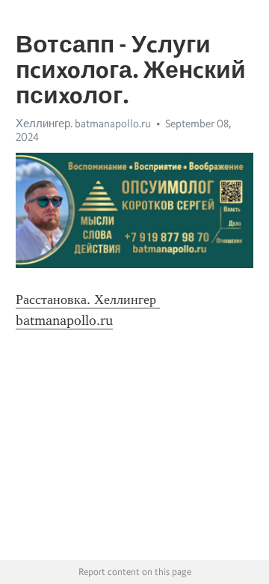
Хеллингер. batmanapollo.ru (83, 123)
